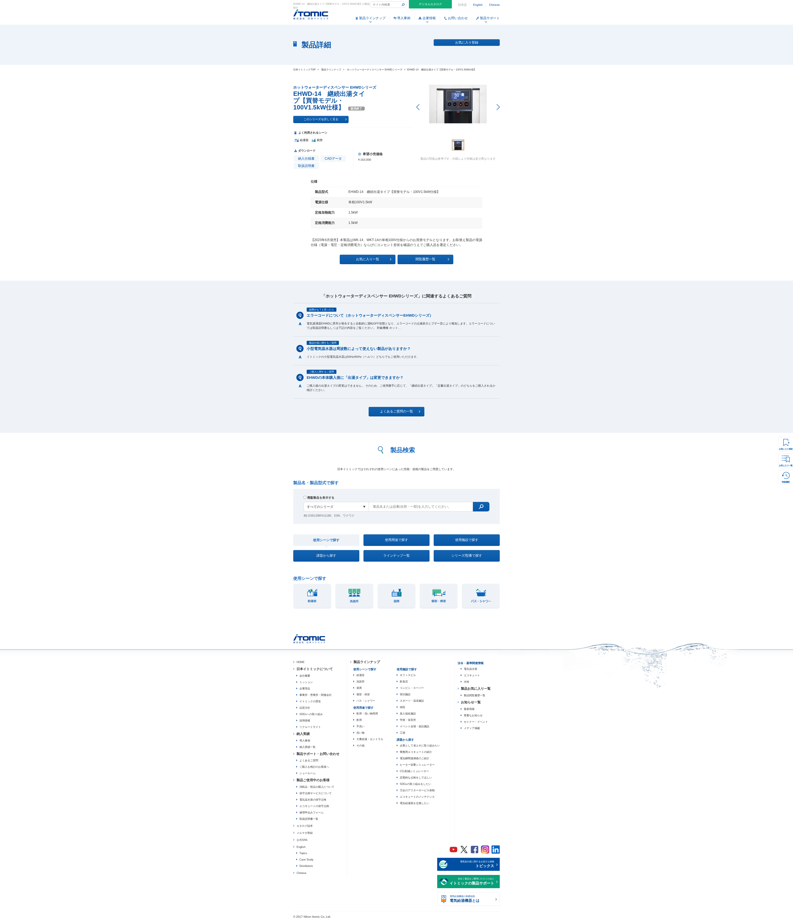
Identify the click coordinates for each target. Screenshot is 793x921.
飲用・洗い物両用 (367, 713)
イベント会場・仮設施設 (414, 726)
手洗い (360, 726)
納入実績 (303, 734)
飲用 (359, 719)
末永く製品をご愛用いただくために (472, 881)
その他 (360, 745)
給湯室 (360, 675)
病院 (402, 707)
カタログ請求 (305, 825)
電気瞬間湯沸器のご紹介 (414, 758)
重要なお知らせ (473, 715)
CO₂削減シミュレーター (414, 771)
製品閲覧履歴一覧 (474, 695)
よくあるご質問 (308, 760)
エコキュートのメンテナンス (417, 796)
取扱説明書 (306, 166)
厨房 (359, 687)
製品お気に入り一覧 (476, 688)
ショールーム (307, 773)
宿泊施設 (405, 694)
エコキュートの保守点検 (314, 806)
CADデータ (333, 158)
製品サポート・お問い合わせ (318, 754)
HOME (301, 662)
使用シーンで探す (326, 540)
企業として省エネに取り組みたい (420, 745)
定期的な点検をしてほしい (416, 777)
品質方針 (304, 707)
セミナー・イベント (476, 721)
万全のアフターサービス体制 (417, 790)
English (478, 4)
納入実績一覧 (307, 747)
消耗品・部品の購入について (316, 786)
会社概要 (304, 675)
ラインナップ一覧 (396, 555)
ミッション (306, 682)
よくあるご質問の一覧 (396, 411)
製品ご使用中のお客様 (313, 780)
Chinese (494, 4)
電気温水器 (470, 668)
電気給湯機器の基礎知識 (465, 899)
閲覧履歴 (786, 482)
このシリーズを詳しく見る (321, 119)
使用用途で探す (396, 540)
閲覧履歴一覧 (425, 259)
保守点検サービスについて (315, 793)
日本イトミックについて (315, 669)
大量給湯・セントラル (369, 739)
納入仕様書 (306, 158)
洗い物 (360, 732)
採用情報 (304, 720)
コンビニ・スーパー (412, 687)
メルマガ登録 (305, 832)
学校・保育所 (408, 719)
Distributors (306, 866)
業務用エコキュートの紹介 (416, 751)
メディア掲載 (472, 728)
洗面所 (360, 681)
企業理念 (304, 688)
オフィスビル (408, 675)
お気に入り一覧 (786, 465)
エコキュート (472, 675)
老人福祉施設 (408, 713)
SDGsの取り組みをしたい (415, 784)
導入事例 (304, 740)
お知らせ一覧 (471, 702)
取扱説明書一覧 (308, 818)
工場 (402, 732)
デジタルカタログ (430, 4)
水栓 (466, 681)
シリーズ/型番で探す (466, 555)
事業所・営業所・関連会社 (315, 694)
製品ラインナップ (367, 662)
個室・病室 (363, 694)
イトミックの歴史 (310, 701)
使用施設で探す (466, 540)
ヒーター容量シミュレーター (417, 764)
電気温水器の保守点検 (312, 799)
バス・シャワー (365, 700)
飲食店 (404, 681)
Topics (303, 853)
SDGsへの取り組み (311, 714)
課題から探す (326, 555)
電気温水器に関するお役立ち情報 (477, 864)
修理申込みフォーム (311, 812)
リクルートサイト (310, 726)
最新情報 (469, 709)
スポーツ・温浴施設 (412, 700)
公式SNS (302, 839)
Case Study (306, 859)
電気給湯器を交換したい (414, 803)
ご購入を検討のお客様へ (314, 766)
